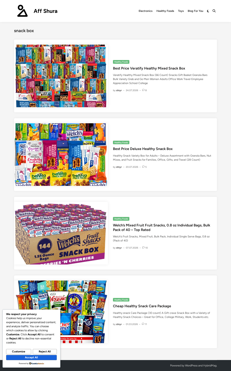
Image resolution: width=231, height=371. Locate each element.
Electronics (145, 11)
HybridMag (209, 365)
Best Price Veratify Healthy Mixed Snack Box (149, 68)
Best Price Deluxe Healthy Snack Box (143, 149)
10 (146, 247)
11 (146, 324)
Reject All (45, 351)
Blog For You (195, 11)
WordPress (191, 365)
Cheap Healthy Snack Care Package (142, 306)
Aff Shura (45, 11)
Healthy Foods (165, 11)
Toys (181, 11)
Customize (18, 351)
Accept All (31, 357)
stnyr (119, 90)
